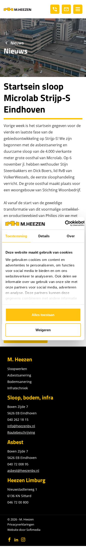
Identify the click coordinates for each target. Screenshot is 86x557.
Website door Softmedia (23, 530)
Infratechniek (17, 388)
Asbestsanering (19, 375)
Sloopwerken (17, 369)
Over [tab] (71, 236)
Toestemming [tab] (16, 236)
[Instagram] (23, 539)
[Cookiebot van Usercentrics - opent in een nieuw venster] (65, 223)
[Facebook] (9, 539)
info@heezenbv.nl (21, 426)
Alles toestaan (43, 315)
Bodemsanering (19, 381)
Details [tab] (44, 236)
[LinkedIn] (16, 539)
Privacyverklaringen (20, 524)
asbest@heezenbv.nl (23, 470)
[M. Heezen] (17, 9)
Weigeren (43, 330)
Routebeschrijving (21, 432)
